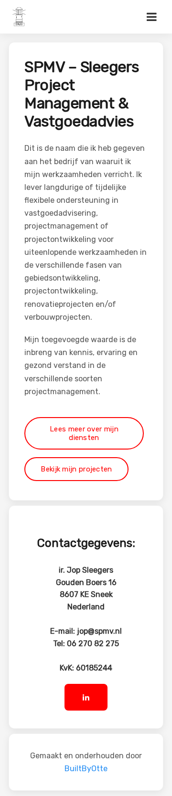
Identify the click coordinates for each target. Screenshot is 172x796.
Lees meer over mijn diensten (84, 433)
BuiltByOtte (86, 768)
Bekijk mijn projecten (76, 469)
